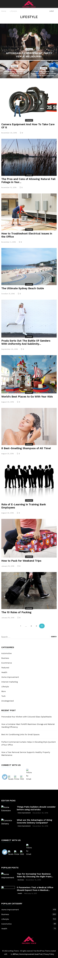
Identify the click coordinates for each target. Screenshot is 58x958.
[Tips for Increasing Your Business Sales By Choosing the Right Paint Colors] (8, 877)
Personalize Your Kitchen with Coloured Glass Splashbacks (26, 717)
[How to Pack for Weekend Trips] (29, 538)
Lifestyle (29, 49)
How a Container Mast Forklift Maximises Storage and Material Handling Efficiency (28, 725)
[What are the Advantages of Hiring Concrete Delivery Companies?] (8, 825)
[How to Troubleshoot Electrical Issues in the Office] (29, 211)
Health (4, 672)
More (3, 691)
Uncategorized (7, 701)
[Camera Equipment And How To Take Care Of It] (29, 102)
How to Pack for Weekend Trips (21, 560)
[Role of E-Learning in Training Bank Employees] (29, 480)
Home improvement (10, 677)
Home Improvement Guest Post (30, 954)
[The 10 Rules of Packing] (29, 590)
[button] (54, 4)
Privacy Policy (49, 954)
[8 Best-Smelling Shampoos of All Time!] (29, 426)
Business (5, 658)
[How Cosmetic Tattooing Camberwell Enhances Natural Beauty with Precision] (14, 71)
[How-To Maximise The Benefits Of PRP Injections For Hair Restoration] (43, 71)
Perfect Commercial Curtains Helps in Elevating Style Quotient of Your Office (28, 743)
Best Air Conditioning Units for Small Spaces (20, 734)
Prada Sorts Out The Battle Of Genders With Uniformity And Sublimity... (25, 342)
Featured (5, 668)
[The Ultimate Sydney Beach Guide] (29, 266)
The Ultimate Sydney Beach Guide (22, 288)
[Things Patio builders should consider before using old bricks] (8, 810)
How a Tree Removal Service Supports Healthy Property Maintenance (25, 753)
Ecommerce (6, 663)
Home (3, 11)
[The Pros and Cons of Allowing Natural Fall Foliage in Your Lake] (29, 157)
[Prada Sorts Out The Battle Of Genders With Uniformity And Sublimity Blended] (29, 319)
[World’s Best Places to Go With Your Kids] (29, 374)
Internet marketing (9, 682)
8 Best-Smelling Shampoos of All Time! (26, 448)
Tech (3, 696)
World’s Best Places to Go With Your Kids (27, 396)
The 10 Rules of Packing (16, 612)
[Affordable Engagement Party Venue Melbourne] (29, 42)
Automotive (6, 653)
